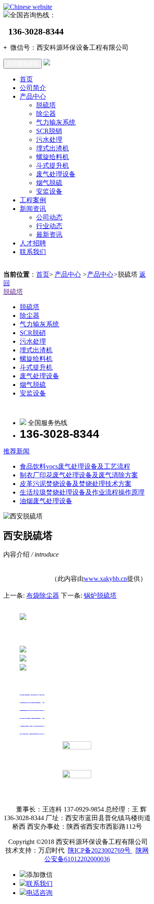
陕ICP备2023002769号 (100, 850)
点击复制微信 (23, 63)
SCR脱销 (49, 130)
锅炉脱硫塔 (100, 595)
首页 (26, 79)
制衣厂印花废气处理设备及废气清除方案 (79, 475)
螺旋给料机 (52, 156)
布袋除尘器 (42, 595)
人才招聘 (33, 243)
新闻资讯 (33, 208)
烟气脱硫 (49, 182)
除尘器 (46, 113)
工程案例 (33, 200)
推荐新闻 (16, 451)
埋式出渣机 (52, 148)
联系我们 (33, 251)
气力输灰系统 (56, 122)
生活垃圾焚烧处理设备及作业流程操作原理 (82, 492)
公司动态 (49, 217)
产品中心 (33, 96)
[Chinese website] (27, 6)
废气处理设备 (56, 174)
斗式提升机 (52, 165)
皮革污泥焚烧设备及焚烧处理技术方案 (75, 483)
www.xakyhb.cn (105, 578)
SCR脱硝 (33, 332)
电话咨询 (39, 892)
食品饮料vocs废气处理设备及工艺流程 (75, 466)
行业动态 (49, 225)
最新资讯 (49, 234)
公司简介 (33, 87)
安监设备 (49, 191)
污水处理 (49, 139)
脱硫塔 (46, 105)
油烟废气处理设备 (46, 500)
